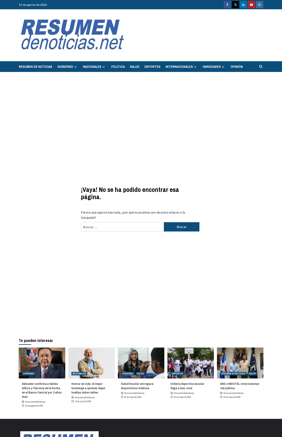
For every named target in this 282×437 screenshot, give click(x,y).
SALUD (134, 66)
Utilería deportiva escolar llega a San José (187, 386)
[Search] (260, 67)
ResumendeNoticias (35, 402)
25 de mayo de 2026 (132, 397)
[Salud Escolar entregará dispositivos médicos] (141, 363)
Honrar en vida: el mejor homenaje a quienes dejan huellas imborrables (88, 388)
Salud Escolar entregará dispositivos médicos (137, 386)
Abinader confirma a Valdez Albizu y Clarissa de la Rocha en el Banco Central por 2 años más (42, 390)
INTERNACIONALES (179, 66)
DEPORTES (152, 66)
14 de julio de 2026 (83, 401)
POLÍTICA (118, 66)
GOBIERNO (65, 66)
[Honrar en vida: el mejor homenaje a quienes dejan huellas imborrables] (91, 363)
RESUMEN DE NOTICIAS (35, 66)
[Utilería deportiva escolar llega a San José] (190, 363)
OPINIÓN (237, 66)
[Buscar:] (122, 226)
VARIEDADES (212, 66)
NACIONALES (92, 66)
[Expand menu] (75, 67)
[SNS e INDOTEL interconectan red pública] (240, 363)
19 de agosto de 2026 (34, 405)
